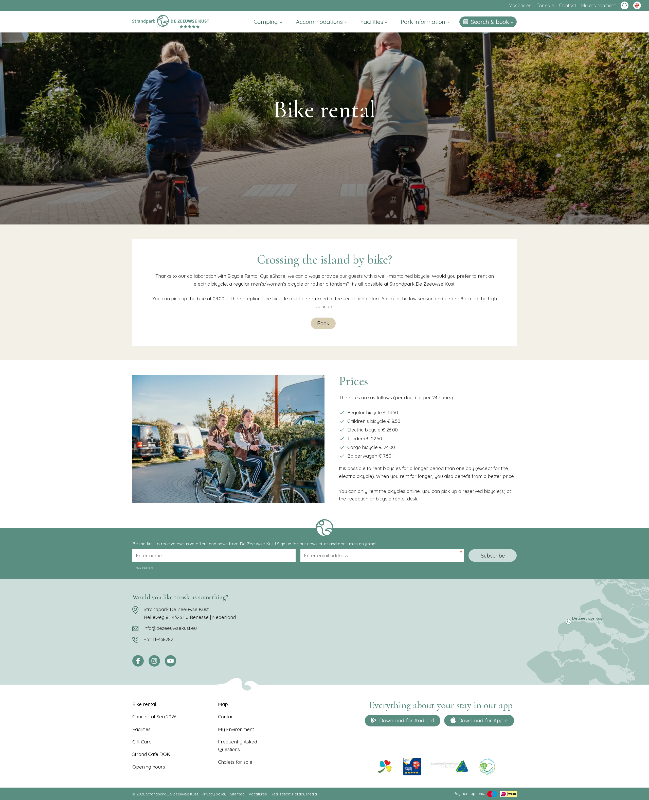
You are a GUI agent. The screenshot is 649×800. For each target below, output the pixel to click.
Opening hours (148, 767)
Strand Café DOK (151, 754)
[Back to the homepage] (170, 21)
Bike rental (144, 704)
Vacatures (258, 794)
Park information (424, 21)
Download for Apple (483, 720)
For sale (545, 5)
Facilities (372, 21)
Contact (567, 5)
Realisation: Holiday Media (294, 794)
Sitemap (237, 794)
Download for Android (406, 720)
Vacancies (520, 5)
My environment (598, 5)
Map (223, 704)
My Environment (236, 729)
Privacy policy (214, 794)
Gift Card (142, 742)
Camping (266, 21)
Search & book (491, 21)
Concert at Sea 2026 (154, 717)
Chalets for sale (235, 762)
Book (323, 323)
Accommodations (320, 21)
